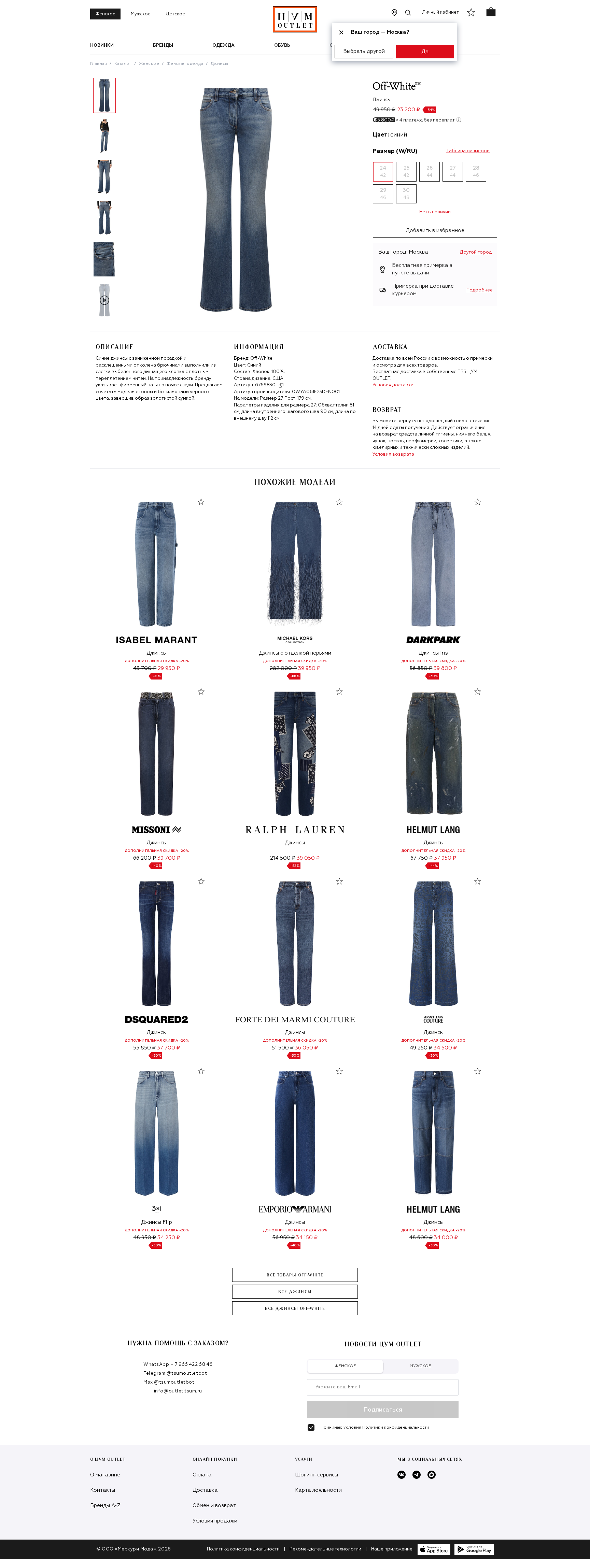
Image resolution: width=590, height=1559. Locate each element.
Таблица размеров (468, 151)
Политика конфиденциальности (243, 1549)
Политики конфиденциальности (395, 1428)
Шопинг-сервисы (316, 1474)
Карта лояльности (318, 1490)
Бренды (163, 45)
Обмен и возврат (214, 1505)
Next (124, 200)
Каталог (122, 64)
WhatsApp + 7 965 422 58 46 (178, 1364)
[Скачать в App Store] (434, 1549)
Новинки (102, 45)
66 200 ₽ (144, 858)
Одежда (223, 45)
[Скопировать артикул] (281, 385)
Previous (85, 200)
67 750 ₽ (421, 858)
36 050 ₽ (306, 1047)
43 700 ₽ (144, 668)
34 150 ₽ (307, 1237)
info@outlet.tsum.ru (178, 1391)
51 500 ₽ (283, 1047)
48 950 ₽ (144, 1237)
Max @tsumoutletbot (168, 1382)
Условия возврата (393, 454)
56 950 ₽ (283, 1237)
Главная (98, 64)
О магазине (105, 1474)
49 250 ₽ (421, 1047)
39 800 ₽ (445, 668)
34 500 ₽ (445, 1047)
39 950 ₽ (309, 668)
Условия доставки (393, 385)
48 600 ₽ (421, 1237)
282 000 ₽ (283, 668)
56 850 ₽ (421, 668)
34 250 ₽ (168, 1237)
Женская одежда (185, 64)
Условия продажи (215, 1521)
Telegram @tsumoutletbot (175, 1373)
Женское (105, 14)
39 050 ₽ (308, 858)
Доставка (205, 1490)
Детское (175, 14)
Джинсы (219, 64)
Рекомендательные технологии (325, 1549)
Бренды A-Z (105, 1505)
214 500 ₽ (282, 858)
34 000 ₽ (446, 1237)
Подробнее (479, 290)
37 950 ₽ (445, 858)
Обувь (282, 45)
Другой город (476, 252)
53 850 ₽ (144, 1047)
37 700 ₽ (168, 1047)
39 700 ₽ (168, 858)
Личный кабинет (440, 12)
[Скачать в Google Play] (474, 1549)
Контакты (102, 1490)
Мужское (141, 14)
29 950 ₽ (169, 668)
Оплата (202, 1474)
